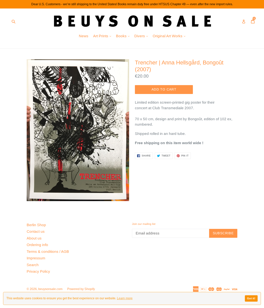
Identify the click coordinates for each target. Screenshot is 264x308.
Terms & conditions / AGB (48, 252)
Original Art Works (170, 36)
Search (33, 265)
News (83, 36)
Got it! (251, 298)
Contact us (36, 231)
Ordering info (37, 245)
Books (123, 36)
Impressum (36, 258)
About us (34, 238)
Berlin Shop (36, 225)
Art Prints (103, 36)
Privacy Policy (38, 271)
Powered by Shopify (81, 289)
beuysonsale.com (50, 289)
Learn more (125, 298)
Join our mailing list (143, 223)
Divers (142, 36)
